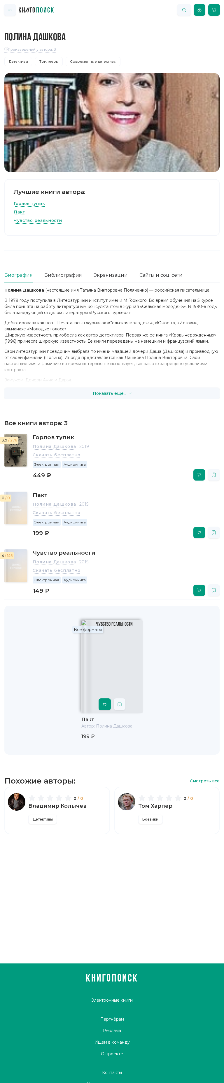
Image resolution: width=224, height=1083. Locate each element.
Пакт (19, 212)
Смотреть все (205, 781)
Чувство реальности (38, 220)
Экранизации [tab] (111, 275)
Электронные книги (112, 1000)
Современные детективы (93, 61)
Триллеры (49, 61)
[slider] (51, 797)
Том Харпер (155, 806)
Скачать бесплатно (57, 455)
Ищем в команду (112, 1042)
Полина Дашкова (54, 446)
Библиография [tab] (63, 275)
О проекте (112, 1053)
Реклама (112, 1030)
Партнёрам (112, 1019)
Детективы (18, 61)
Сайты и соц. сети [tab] (161, 275)
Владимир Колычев (57, 806)
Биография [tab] (18, 275)
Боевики (150, 819)
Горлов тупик (29, 203)
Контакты (112, 1072)
